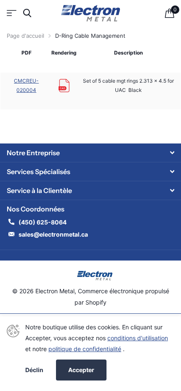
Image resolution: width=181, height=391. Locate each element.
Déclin (34, 370)
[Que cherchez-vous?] (27, 13)
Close (90, 152)
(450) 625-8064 (43, 222)
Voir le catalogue (11, 13)
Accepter (81, 369)
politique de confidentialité (84, 348)
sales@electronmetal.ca (53, 234)
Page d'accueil (25, 35)
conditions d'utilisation (137, 337)
